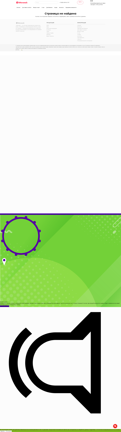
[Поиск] (56, 2)
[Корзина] (104, 7)
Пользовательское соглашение (84, 40)
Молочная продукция (52, 28)
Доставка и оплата (82, 29)
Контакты (79, 36)
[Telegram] (92, 7)
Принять (2, 431)
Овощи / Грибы (50, 33)
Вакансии (79, 26)
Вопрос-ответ (80, 31)
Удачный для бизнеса (82, 28)
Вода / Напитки (50, 36)
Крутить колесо (4, 306)
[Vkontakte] (16, 33)
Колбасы (49, 29)
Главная (79, 25)
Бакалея (48, 34)
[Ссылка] (22, 2)
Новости (79, 39)
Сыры (48, 31)
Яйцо (48, 26)
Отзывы (79, 34)
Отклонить (8, 431)
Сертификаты (80, 37)
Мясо (48, 25)
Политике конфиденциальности (106, 429)
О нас (78, 33)
